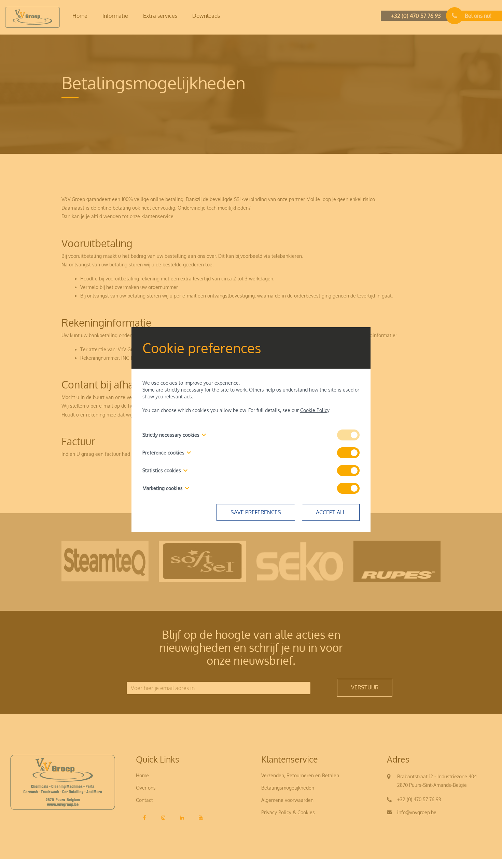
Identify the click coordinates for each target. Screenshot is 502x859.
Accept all (331, 512)
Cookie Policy (314, 410)
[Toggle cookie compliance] (348, 452)
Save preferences (256, 512)
